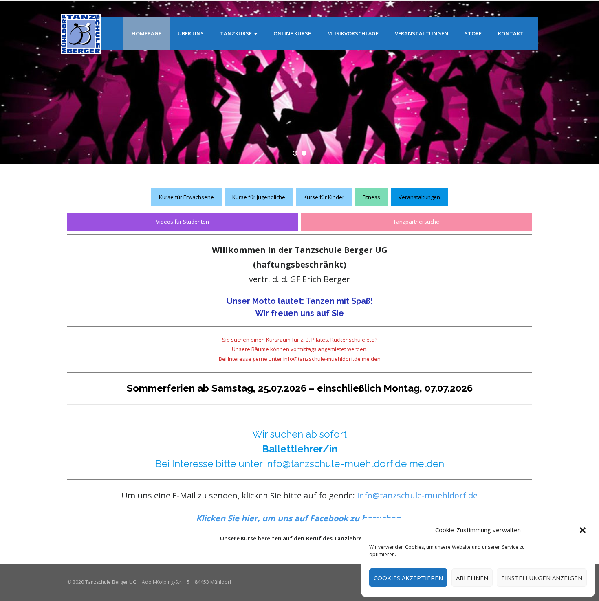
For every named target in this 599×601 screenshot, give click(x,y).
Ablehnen (472, 578)
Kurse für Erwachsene (186, 197)
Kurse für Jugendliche (258, 197)
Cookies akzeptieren (408, 578)
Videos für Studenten (182, 221)
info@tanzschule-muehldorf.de (417, 495)
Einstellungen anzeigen (541, 578)
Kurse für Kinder (324, 197)
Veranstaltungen (419, 197)
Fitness (371, 197)
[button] (583, 530)
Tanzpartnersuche (416, 221)
